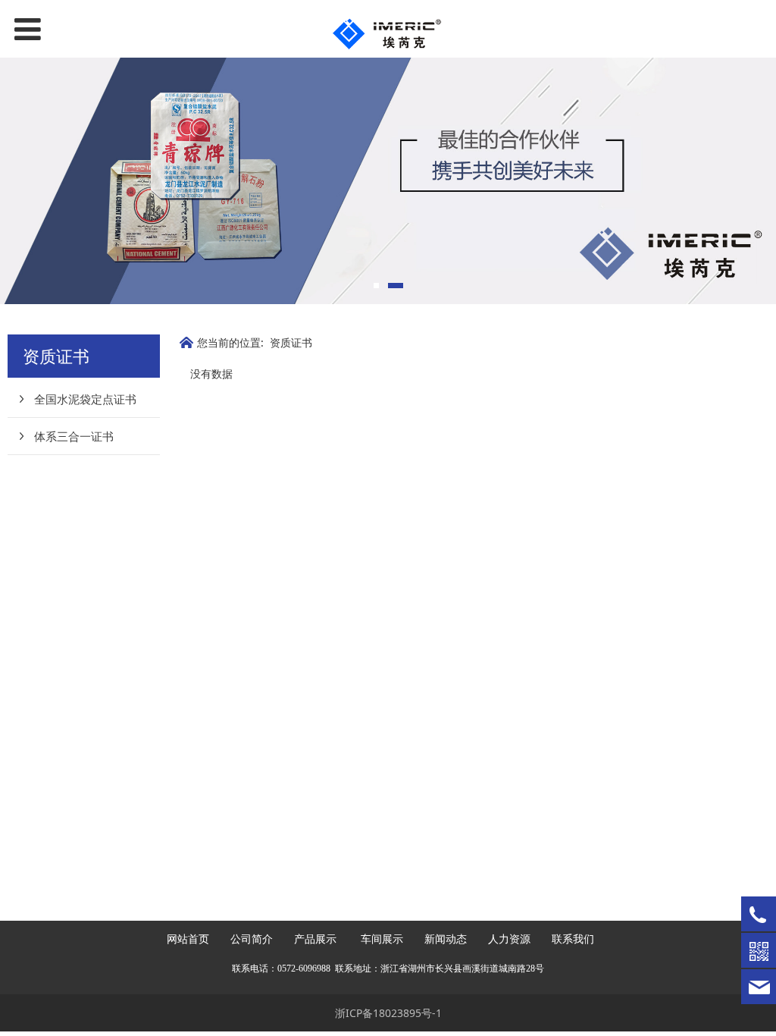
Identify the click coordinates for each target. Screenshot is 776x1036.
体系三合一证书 (74, 436)
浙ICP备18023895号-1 (388, 1013)
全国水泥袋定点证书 (85, 399)
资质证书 (291, 342)
